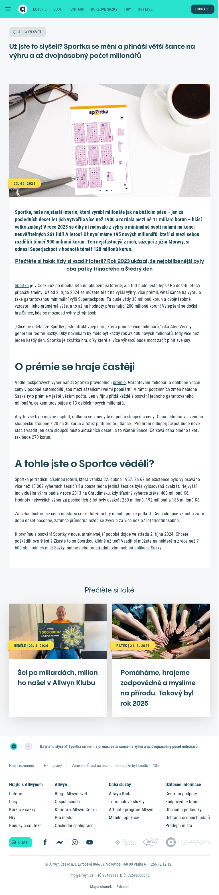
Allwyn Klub (119, 793)
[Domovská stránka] (13, 746)
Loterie (39, 9)
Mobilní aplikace (124, 817)
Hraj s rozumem (21, 765)
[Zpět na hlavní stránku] (22, 9)
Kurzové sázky (104, 9)
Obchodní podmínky (183, 809)
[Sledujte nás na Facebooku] (45, 842)
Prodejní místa (178, 825)
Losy (57, 9)
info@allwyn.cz (81, 875)
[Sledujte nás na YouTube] (89, 842)
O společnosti (67, 801)
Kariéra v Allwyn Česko (76, 809)
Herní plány (53, 765)
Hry (127, 9)
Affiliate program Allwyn (131, 809)
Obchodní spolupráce (74, 825)
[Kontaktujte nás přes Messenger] (60, 842)
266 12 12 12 (161, 864)
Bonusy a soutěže (25, 825)
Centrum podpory (181, 793)
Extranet (122, 886)
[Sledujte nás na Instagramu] (74, 842)
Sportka (22, 285)
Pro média (64, 817)
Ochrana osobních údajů (187, 817)
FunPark (76, 9)
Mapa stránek (101, 886)
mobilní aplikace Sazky (140, 548)
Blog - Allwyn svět (71, 793)
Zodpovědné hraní (181, 801)
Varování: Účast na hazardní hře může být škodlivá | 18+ (115, 765)
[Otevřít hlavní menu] (8, 9)
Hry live (145, 9)
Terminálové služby (127, 801)
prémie (119, 382)
